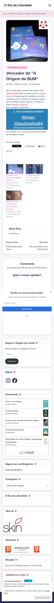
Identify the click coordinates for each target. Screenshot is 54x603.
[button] (26, 292)
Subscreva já (27, 309)
